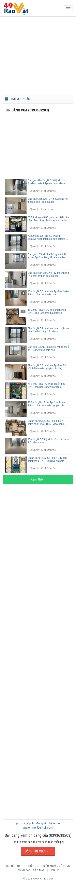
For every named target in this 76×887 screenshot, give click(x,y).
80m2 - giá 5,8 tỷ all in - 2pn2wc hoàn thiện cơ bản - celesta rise (48, 293)
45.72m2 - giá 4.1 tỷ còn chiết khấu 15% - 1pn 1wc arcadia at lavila (47, 311)
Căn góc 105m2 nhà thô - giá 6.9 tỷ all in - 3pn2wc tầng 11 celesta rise (47, 256)
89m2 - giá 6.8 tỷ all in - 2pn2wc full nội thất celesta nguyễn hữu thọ (47, 367)
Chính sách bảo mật (31, 870)
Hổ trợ (33, 866)
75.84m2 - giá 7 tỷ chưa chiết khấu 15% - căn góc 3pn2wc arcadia (46, 385)
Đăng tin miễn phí (38, 851)
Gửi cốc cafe (15, 866)
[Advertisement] (38, 56)
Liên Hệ (54, 870)
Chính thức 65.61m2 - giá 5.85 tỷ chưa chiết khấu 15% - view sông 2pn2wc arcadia (46, 424)
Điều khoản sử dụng (56, 866)
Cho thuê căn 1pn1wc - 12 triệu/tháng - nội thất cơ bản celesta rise (48, 274)
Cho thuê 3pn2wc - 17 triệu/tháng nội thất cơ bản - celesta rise (48, 200)
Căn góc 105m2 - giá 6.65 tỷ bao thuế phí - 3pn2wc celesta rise (48, 348)
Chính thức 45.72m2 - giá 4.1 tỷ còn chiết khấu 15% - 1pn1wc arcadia (47, 459)
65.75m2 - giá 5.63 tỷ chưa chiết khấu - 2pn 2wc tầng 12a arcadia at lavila (48, 219)
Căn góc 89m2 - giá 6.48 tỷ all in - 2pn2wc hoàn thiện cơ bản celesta (46, 182)
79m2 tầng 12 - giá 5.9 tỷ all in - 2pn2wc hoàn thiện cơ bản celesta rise (46, 238)
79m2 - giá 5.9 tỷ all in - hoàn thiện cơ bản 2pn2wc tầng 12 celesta (48, 330)
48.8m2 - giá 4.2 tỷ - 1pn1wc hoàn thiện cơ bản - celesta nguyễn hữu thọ (46, 405)
